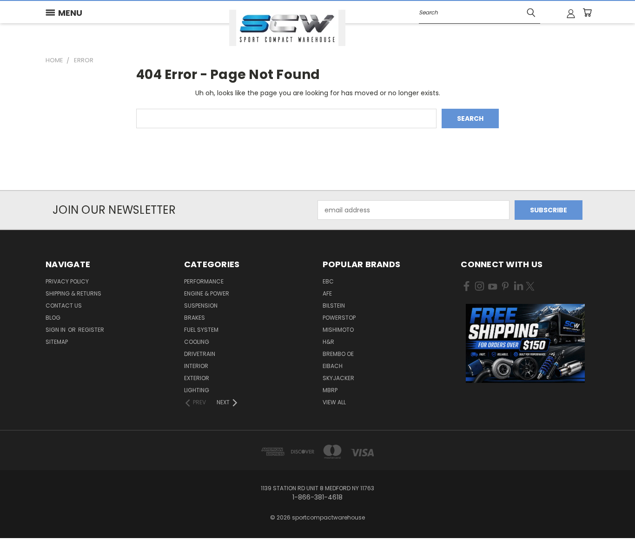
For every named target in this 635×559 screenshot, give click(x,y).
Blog (53, 318)
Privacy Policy (67, 281)
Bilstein (334, 305)
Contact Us (64, 305)
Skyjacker (338, 378)
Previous (610, 530)
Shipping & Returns (73, 293)
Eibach (333, 366)
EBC (328, 281)
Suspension (201, 305)
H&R (328, 342)
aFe (327, 293)
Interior (196, 366)
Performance (204, 281)
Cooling (196, 342)
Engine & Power (206, 293)
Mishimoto (338, 330)
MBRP (330, 390)
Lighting (196, 390)
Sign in (56, 330)
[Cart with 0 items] (587, 12)
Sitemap (57, 342)
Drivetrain (199, 354)
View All (334, 402)
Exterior (196, 378)
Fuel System (201, 330)
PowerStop (339, 318)
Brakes (194, 318)
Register (91, 330)
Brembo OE (338, 354)
